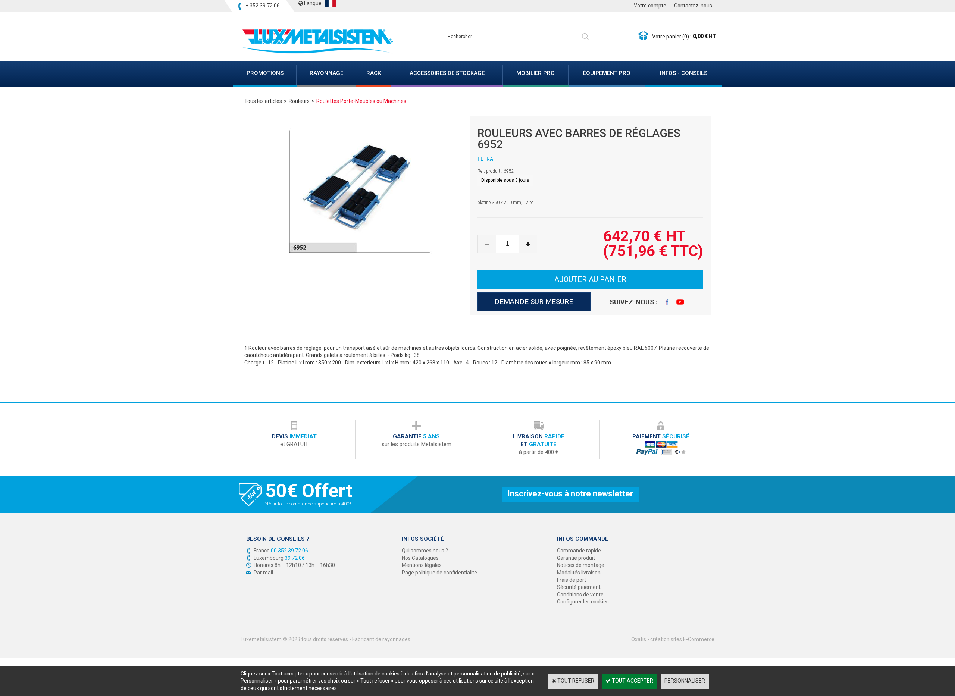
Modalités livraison (579, 573)
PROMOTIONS (265, 73)
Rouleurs (299, 101)
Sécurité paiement (579, 587)
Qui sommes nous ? (425, 551)
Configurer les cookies (583, 602)
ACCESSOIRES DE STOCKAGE (447, 73)
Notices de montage (580, 565)
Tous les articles (263, 101)
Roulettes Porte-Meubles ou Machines (361, 101)
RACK (373, 73)
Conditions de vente (580, 595)
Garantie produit (576, 558)
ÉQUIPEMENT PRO (606, 73)
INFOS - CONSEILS (683, 73)
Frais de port (571, 580)
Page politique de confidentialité (439, 573)
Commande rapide (579, 551)
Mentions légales (422, 565)
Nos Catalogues (420, 558)
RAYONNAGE (326, 73)
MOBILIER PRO (535, 73)
